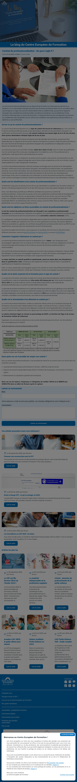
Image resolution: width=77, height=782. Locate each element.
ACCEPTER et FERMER (67, 734)
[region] (38, 756)
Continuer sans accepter (67, 774)
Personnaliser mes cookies (55, 763)
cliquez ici (55, 765)
